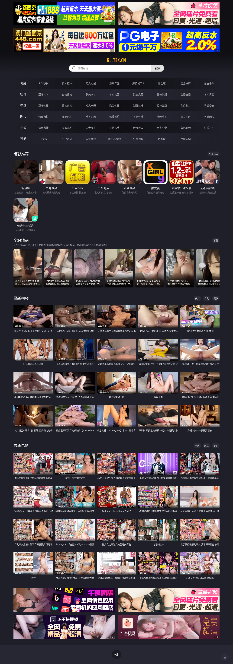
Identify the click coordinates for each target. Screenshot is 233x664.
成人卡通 (91, 105)
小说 (23, 128)
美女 (197, 298)
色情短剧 (186, 139)
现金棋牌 (186, 83)
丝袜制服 (162, 94)
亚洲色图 (67, 116)
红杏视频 (138, 139)
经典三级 (162, 105)
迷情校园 (138, 128)
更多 (216, 298)
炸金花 (162, 83)
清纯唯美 (162, 116)
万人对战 (91, 83)
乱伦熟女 (186, 105)
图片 (23, 116)
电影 (23, 105)
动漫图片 (114, 116)
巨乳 (206, 298)
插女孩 (43, 139)
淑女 (206, 445)
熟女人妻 (138, 94)
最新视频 (21, 298)
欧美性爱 (114, 105)
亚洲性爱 (43, 105)
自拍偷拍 (67, 94)
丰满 (197, 445)
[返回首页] (225, 657)
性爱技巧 (209, 128)
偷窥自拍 (43, 116)
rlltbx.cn (116, 60)
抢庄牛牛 (209, 83)
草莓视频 (91, 139)
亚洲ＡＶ (43, 94)
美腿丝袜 (138, 116)
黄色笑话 (186, 128)
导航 (23, 139)
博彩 (23, 83)
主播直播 (186, 94)
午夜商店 (67, 139)
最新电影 (21, 445)
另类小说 (162, 128)
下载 (216, 240)
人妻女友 (91, 128)
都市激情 (43, 128)
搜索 (157, 68)
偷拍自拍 (67, 105)
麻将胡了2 (138, 83)
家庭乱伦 (67, 128)
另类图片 (209, 116)
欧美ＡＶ (91, 94)
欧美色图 (91, 116)
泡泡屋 (162, 139)
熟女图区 (186, 116)
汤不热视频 (114, 139)
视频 (23, 94)
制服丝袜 (138, 105)
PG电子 (43, 83)
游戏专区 (114, 83)
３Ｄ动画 (114, 94)
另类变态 (209, 105)
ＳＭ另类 (209, 94)
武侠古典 (114, 128)
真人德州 (67, 83)
